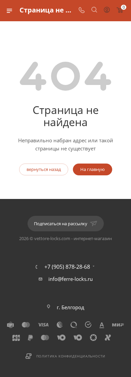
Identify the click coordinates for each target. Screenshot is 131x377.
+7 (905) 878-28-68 (67, 266)
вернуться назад (44, 169)
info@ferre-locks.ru (70, 279)
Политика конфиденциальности (71, 356)
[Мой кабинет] (107, 10)
